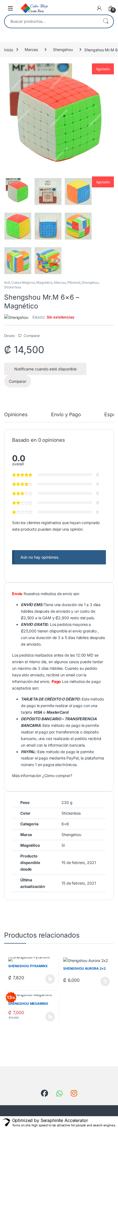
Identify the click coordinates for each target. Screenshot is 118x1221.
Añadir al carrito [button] (104, 981)
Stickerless (12, 287)
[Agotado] (18, 191)
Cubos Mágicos (23, 282)
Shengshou (63, 49)
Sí (63, 845)
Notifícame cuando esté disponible (45, 369)
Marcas (31, 49)
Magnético (44, 282)
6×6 (65, 823)
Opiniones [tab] (16, 414)
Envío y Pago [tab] (66, 414)
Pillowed (73, 282)
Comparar (32, 335)
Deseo (9, 335)
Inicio (8, 49)
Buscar (105, 21)
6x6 (7, 282)
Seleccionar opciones (45, 979)
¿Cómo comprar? (57, 775)
